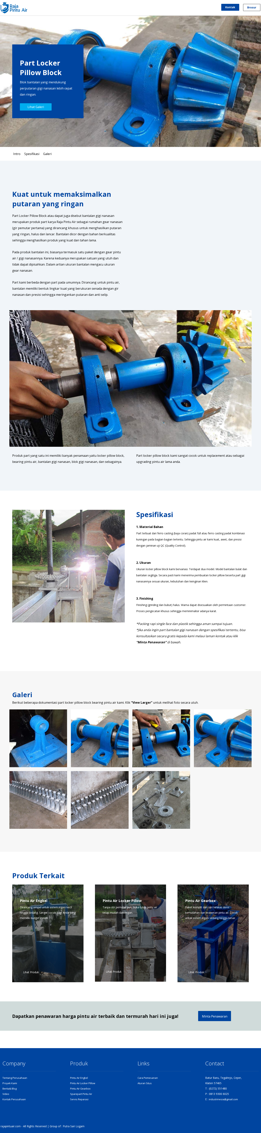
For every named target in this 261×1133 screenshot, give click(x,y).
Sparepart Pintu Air (81, 1094)
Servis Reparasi (79, 1099)
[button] (47, 933)
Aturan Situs (145, 1083)
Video (5, 1094)
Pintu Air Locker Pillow (82, 1083)
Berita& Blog (9, 1088)
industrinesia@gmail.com (223, 1099)
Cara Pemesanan (148, 1078)
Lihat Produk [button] (31, 972)
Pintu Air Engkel (79, 1078)
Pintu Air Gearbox (80, 1088)
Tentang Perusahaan (14, 1078)
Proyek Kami (9, 1083)
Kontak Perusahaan (14, 1099)
